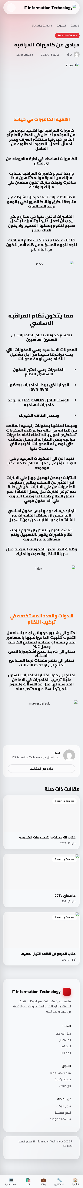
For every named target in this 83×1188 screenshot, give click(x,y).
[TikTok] (60, 1153)
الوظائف (66, 1046)
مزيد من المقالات (41, 768)
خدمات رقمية (63, 1079)
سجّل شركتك (63, 1106)
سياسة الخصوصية (60, 1119)
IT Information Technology (36, 991)
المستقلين (65, 1040)
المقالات (66, 1053)
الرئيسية (75, 26)
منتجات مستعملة (60, 1073)
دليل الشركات (63, 1033)
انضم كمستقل (62, 1112)
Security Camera (42, 26)
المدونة (61, 26)
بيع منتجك (65, 1086)
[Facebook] (71, 1153)
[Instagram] (65, 1153)
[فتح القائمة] (11, 7)
